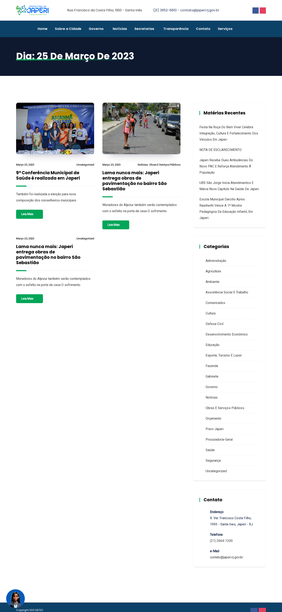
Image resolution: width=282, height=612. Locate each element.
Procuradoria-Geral (219, 439)
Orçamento (213, 418)
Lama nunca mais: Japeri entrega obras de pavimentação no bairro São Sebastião (134, 181)
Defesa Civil (214, 324)
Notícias (120, 28)
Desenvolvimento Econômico (227, 334)
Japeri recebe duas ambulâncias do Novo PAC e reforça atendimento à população (226, 166)
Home (42, 28)
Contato (203, 28)
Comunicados (215, 303)
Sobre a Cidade (68, 28)
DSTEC (39, 610)
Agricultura (213, 271)
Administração (216, 261)
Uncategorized (85, 164)
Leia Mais (27, 214)
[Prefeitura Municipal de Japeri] (32, 10)
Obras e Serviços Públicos (164, 164)
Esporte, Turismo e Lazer (224, 355)
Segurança (213, 461)
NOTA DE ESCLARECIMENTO (220, 150)
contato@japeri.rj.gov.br (226, 557)
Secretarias (144, 28)
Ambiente (212, 282)
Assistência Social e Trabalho (227, 292)
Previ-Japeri (215, 429)
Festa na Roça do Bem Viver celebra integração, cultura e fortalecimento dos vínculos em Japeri (228, 133)
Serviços (225, 28)
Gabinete (212, 376)
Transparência (175, 28)
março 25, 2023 (25, 164)
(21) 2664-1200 (221, 541)
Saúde (210, 450)
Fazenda (212, 366)
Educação (212, 345)
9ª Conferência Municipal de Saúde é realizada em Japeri (48, 175)
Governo (96, 28)
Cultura (211, 313)
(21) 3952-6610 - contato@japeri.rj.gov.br (186, 10)
